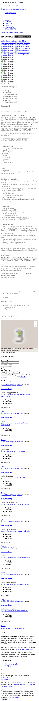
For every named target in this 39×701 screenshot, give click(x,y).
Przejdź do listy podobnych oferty (13, 32)
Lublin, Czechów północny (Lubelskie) (13, 41)
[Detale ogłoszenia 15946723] (11, 413)
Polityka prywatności (28, 684)
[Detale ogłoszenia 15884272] (11, 468)
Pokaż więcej (5, 297)
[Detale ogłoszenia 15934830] (11, 548)
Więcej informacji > (14, 697)
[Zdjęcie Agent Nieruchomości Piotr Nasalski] (13, 451)
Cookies (3, 686)
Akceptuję (4, 699)
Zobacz (3, 411)
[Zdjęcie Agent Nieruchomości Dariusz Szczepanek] (15, 504)
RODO (23, 377)
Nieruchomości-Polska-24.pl (24, 649)
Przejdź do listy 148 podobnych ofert (12, 628)
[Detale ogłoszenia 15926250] (11, 521)
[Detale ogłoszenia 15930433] (11, 601)
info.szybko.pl (5, 679)
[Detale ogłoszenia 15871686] (11, 441)
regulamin (4, 377)
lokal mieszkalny (6, 389)
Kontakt (9, 686)
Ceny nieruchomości (11, 6)
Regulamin (17, 684)
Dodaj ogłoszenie (10, 666)
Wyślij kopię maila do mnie (11, 373)
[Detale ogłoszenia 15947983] (11, 385)
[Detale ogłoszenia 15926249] (11, 574)
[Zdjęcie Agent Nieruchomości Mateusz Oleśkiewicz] (15, 531)
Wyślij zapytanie (6, 375)
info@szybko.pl (6, 677)
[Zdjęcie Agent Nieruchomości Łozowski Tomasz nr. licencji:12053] (19, 425)
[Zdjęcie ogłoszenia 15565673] (8, 43)
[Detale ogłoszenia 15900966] (11, 495)
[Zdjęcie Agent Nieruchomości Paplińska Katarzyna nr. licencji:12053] (19, 396)
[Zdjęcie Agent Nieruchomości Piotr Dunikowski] (14, 611)
